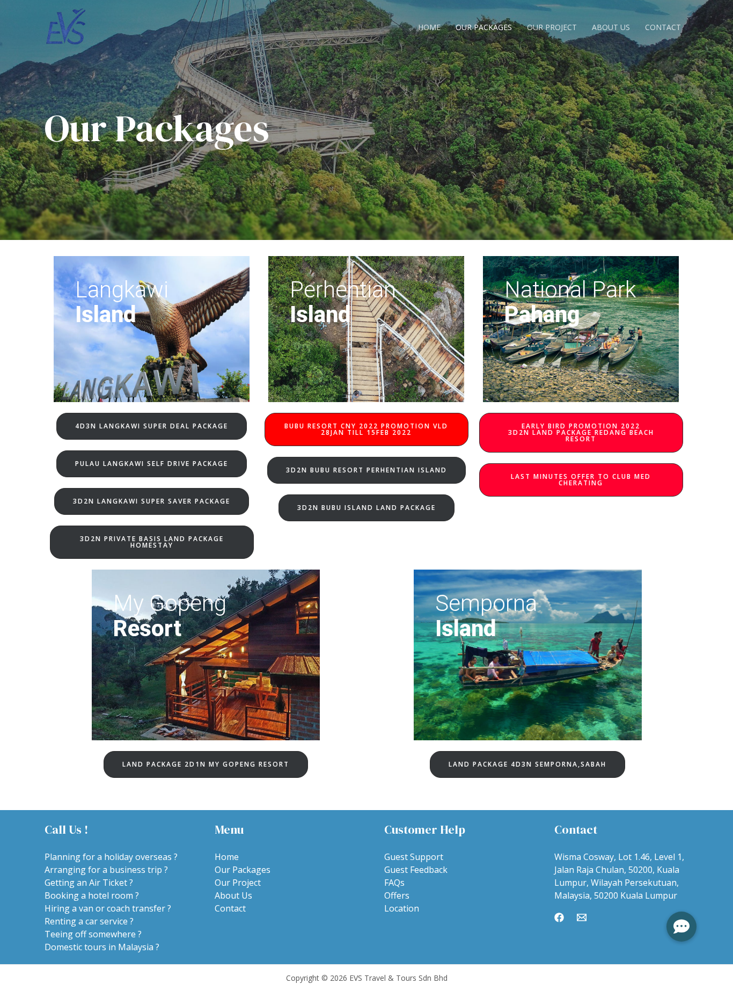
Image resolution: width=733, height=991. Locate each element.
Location (401, 908)
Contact (663, 27)
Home (429, 27)
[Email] (582, 917)
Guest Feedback (416, 870)
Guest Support (413, 857)
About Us (611, 27)
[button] (151, 426)
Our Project (552, 27)
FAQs (394, 882)
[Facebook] (559, 917)
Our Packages (484, 27)
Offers (396, 895)
